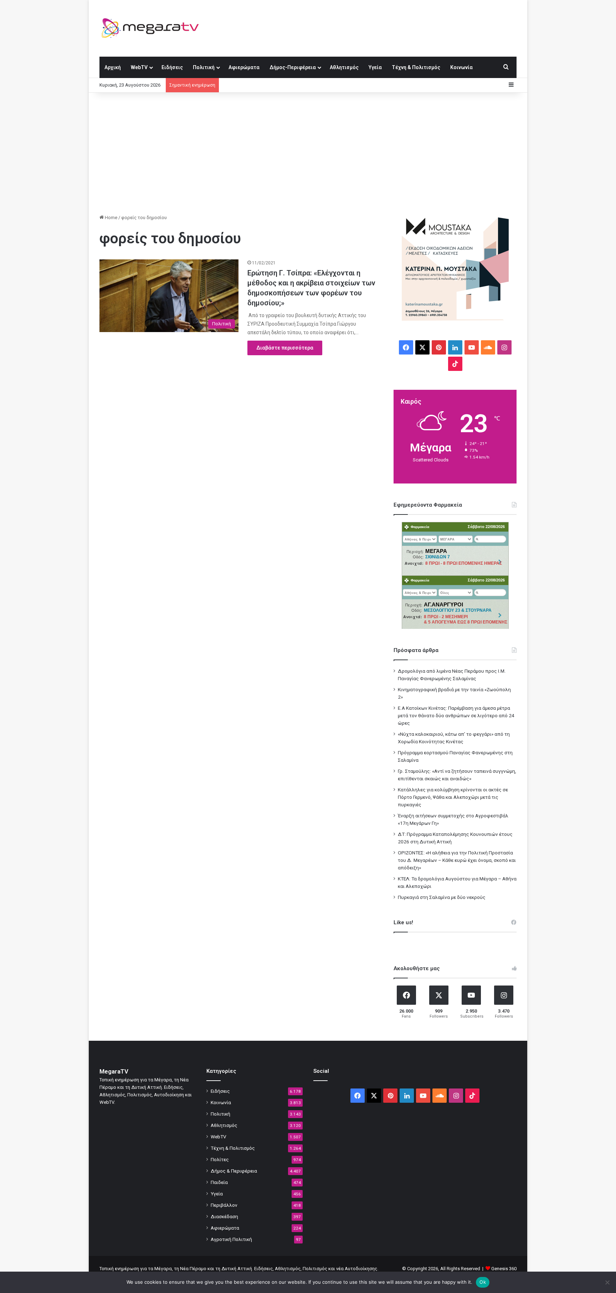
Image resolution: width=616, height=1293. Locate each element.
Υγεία (375, 67)
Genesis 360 (504, 1268)
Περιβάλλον (224, 1205)
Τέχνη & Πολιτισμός (416, 67)
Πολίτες (220, 1159)
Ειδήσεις (172, 67)
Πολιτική (204, 67)
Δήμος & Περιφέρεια (234, 1171)
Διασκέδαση (224, 1216)
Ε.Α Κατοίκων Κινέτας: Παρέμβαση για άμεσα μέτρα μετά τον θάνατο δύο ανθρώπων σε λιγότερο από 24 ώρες (456, 715)
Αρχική (112, 67)
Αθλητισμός (344, 67)
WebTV (139, 67)
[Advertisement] (308, 153)
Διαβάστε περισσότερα (284, 348)
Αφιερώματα (244, 67)
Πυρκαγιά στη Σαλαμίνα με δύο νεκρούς (442, 897)
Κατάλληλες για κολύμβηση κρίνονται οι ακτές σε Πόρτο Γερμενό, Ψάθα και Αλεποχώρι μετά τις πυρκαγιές (453, 797)
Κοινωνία (461, 67)
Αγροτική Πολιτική (231, 1239)
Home (110, 217)
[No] (607, 1282)
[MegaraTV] (152, 28)
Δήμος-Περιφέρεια (293, 67)
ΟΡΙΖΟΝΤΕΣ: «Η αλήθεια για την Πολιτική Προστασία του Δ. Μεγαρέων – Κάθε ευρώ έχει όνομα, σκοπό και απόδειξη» (457, 860)
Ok (482, 1282)
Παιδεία (219, 1182)
